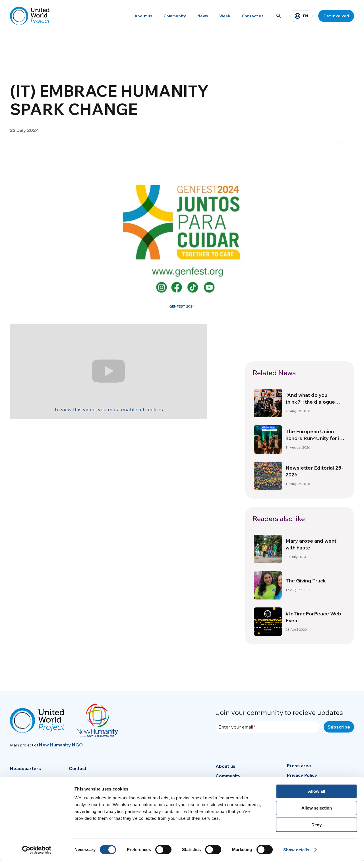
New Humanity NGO (61, 745)
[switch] (163, 849)
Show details (296, 849)
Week (224, 15)
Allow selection (316, 808)
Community (175, 15)
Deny (316, 824)
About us (143, 15)
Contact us (252, 15)
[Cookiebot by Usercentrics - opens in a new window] (37, 850)
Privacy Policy (302, 775)
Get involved (336, 15)
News (202, 15)
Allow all (316, 791)
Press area (299, 765)
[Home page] (30, 16)
